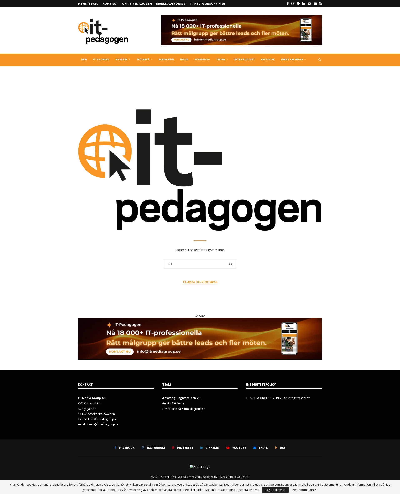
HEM (84, 59)
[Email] (315, 3)
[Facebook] (288, 3)
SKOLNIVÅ (143, 59)
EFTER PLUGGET (244, 59)
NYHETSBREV (88, 3)
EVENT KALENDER (292, 59)
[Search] (320, 60)
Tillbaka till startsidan (200, 282)
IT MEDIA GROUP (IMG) (207, 3)
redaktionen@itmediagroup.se (98, 424)
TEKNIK (220, 59)
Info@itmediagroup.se (103, 419)
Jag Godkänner (275, 490)
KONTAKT (110, 3)
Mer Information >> (304, 489)
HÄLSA (184, 59)
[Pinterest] (298, 3)
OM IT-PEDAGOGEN (137, 3)
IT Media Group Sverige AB (233, 477)
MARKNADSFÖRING (171, 3)
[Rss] (320, 3)
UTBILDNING (101, 59)
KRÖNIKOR (268, 59)
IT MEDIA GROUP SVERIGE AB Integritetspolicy (278, 398)
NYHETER (122, 59)
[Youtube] (309, 3)
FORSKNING (202, 59)
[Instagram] (292, 3)
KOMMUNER (166, 59)
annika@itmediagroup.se (188, 409)
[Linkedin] (303, 3)
